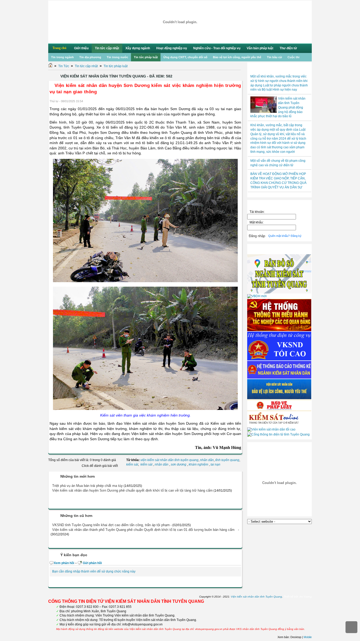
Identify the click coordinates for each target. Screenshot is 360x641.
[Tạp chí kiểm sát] (279, 426)
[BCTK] (279, 377)
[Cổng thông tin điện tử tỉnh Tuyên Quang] (278, 434)
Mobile (308, 637)
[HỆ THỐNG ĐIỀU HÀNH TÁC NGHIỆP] (279, 330)
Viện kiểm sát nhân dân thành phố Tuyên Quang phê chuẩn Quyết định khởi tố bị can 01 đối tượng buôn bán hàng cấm (143, 530)
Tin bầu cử (274, 57)
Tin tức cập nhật (107, 48)
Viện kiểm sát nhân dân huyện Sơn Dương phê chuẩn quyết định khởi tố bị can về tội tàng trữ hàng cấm (132, 490)
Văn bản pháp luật (260, 48)
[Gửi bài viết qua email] (225, 101)
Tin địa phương (90, 57)
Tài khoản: (257, 212)
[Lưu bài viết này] (239, 101)
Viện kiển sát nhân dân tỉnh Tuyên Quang (256, 596)
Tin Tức (63, 66)
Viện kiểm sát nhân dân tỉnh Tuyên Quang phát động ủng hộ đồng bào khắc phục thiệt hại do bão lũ (277, 107)
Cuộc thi (293, 57)
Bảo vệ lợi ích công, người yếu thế (237, 57)
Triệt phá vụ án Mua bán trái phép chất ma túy (87, 486)
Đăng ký (296, 235)
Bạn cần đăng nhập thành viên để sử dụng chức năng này (93, 571)
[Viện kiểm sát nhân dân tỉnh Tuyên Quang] (180, 22)
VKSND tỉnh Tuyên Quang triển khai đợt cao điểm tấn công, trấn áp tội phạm (111, 525)
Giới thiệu (81, 48)
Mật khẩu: (257, 222)
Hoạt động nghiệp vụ (171, 48)
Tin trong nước (117, 57)
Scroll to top (351, 627)
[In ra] (232, 101)
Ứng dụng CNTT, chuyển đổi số (185, 57)
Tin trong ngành (62, 57)
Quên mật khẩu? (279, 235)
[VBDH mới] (257, 296)
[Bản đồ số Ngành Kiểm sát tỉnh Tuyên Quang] (279, 292)
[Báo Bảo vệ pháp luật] (279, 410)
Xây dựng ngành (137, 48)
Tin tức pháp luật (146, 57)
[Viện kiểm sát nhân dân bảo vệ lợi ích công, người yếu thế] (279, 398)
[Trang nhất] (50, 66)
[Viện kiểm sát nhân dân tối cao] (271, 429)
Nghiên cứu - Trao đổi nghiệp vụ (216, 48)
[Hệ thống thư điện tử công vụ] (279, 359)
